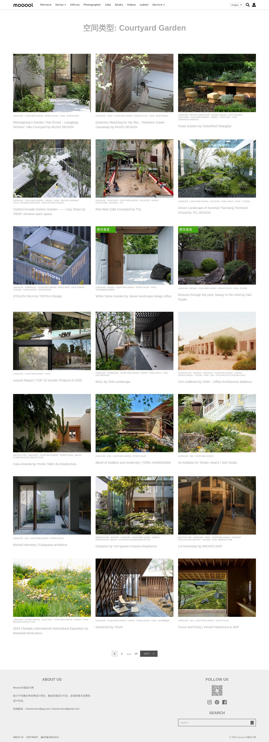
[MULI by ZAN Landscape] (134, 341)
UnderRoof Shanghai (188, 120)
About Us (18, 737)
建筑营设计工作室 (225, 540)
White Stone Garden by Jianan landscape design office (133, 296)
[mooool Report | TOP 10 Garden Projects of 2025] (52, 341)
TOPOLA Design (30, 290)
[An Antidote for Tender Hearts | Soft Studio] (217, 423)
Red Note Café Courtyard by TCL (119, 209)
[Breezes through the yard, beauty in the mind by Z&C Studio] (217, 255)
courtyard (183, 117)
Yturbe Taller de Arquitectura (28, 457)
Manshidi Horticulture (24, 622)
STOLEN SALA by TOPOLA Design (37, 296)
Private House (51, 116)
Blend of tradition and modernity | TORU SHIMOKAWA (133, 462)
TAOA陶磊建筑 (163, 620)
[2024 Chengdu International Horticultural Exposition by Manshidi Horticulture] (52, 588)
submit (144, 4)
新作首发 (110, 287)
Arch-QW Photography (53, 203)
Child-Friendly (235, 115)
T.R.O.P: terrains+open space (26, 203)
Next (147, 653)
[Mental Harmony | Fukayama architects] (52, 505)
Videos (131, 4)
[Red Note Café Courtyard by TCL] (134, 168)
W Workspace (44, 290)
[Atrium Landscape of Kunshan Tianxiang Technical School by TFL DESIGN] (217, 168)
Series (59, 4)
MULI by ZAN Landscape (113, 381)
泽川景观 (243, 288)
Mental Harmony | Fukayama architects (40, 545)
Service (157, 4)
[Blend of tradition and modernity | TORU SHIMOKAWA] (134, 423)
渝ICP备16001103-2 (50, 737)
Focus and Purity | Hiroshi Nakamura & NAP (208, 627)
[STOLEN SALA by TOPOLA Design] (52, 255)
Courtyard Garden (34, 116)
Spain (206, 375)
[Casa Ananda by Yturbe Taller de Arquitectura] (52, 423)
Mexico (78, 455)
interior (197, 373)
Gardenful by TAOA (109, 627)
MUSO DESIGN (73, 116)
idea (109, 456)
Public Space (227, 201)
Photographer (92, 4)
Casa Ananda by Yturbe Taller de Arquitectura (44, 464)
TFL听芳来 (246, 201)
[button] (248, 5)
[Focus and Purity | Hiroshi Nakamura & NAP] (217, 588)
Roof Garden (77, 287)
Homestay (236, 537)
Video (110, 116)
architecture (184, 373)
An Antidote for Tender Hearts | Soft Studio (207, 462)
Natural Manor (185, 375)
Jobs (108, 4)
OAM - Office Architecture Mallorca (227, 375)
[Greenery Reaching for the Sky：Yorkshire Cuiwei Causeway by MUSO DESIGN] (134, 83)
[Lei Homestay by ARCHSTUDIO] (217, 505)
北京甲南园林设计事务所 (105, 290)
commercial (30, 287)
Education (145, 200)
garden (214, 117)
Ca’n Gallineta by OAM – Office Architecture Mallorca (215, 381)
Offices (75, 4)
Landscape (18, 116)
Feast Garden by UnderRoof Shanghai (204, 126)
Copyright (32, 737)
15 (136, 653)
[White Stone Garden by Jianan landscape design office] (134, 255)
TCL (121, 203)
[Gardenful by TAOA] (134, 588)
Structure (224, 117)
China (62, 116)
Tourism (198, 375)
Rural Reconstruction (189, 540)
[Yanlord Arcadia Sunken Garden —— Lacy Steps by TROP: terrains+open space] (52, 168)
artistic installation (200, 115)
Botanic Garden (219, 115)
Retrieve (45, 4)
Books (119, 4)
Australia (113, 203)
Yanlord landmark (69, 200)
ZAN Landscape (103, 375)
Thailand (17, 290)
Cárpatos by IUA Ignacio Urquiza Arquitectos (126, 546)
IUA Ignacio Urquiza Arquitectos (134, 540)
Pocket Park (101, 203)
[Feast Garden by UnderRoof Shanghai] (217, 83)
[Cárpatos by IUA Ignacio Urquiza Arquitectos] (134, 505)
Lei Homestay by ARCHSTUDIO (200, 546)
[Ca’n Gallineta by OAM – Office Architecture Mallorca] (217, 341)
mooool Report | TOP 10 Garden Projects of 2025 (47, 380)
